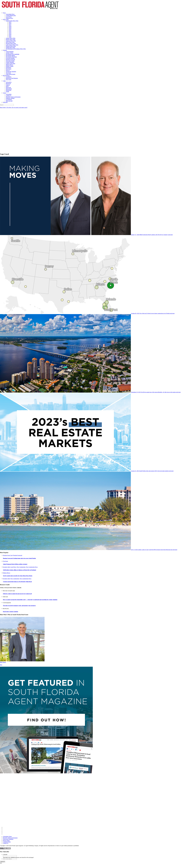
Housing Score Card (8, 555)
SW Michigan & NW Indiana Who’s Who (16, 48)
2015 (10, 22)
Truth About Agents (10, 74)
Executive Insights (10, 58)
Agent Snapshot (9, 51)
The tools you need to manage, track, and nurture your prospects (19, 605)
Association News (10, 14)
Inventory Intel (6, 567)
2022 (10, 31)
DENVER (8, 87)
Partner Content (9, 66)
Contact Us (8, 95)
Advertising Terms (7, 836)
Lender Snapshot (10, 62)
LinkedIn (5, 854)
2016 (10, 23)
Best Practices (6, 75)
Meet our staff (9, 101)
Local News (9, 16)
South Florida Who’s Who (12, 20)
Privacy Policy (6, 840)
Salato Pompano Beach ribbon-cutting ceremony (15, 564)
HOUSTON (9, 88)
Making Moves (9, 64)
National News (9, 18)
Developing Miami (10, 55)
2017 (10, 24)
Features (5, 50)
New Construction (21, 567)
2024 (10, 34)
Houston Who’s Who (11, 43)
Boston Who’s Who (10, 39)
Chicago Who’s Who (11, 40)
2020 (10, 28)
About (4, 93)
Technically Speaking (11, 71)
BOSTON (8, 83)
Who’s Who (6, 19)
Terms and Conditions (8, 839)
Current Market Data (11, 15)
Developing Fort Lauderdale (12, 54)
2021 (10, 30)
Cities (4, 80)
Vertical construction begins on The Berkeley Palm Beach (17, 581)
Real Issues (8, 68)
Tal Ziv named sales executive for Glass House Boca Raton (17, 575)
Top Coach (8, 79)
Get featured (9, 99)
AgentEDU (8, 76)
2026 (10, 36)
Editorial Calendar (10, 98)
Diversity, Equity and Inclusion (13, 97)
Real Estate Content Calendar (10, 611)
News (4, 12)
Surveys (8, 70)
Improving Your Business (12, 78)
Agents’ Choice (9, 52)
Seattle (7, 91)
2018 (10, 26)
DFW (7, 86)
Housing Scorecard (10, 59)
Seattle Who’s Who (10, 47)
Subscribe (5, 102)
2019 (10, 27)
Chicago (8, 84)
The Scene (8, 72)
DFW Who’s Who (10, 42)
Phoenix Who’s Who (11, 46)
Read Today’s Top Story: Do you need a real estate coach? (13, 107)
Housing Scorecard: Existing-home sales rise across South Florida (19, 558)
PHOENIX (8, 90)
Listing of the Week (10, 63)
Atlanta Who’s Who (10, 38)
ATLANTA (9, 82)
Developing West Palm (11, 56)
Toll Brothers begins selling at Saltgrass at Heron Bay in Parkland (19, 570)
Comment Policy (7, 841)
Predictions (8, 67)
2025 (10, 35)
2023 (10, 32)
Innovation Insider (10, 60)
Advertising (8, 94)
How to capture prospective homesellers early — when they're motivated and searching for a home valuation (30, 599)
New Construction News (32, 567)
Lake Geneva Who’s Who (12, 44)
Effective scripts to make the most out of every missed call (17, 593)
